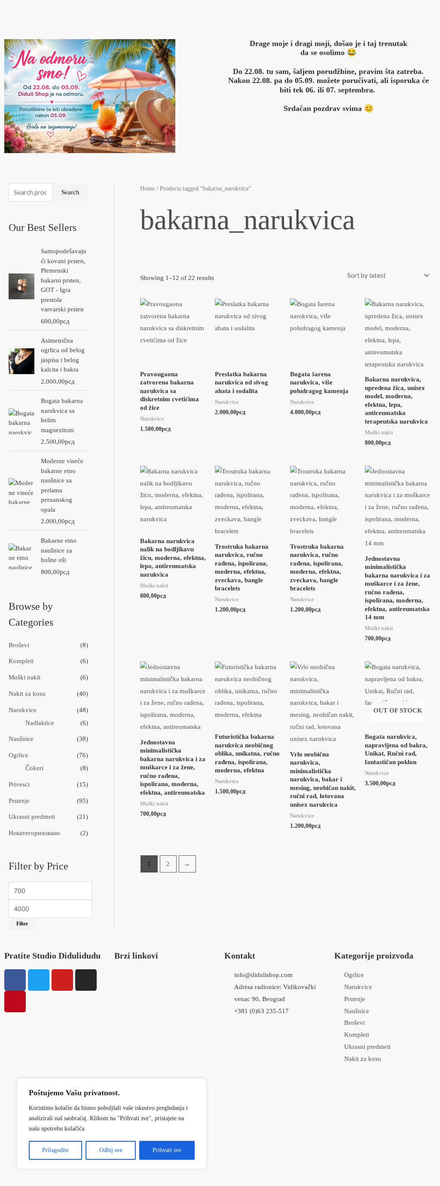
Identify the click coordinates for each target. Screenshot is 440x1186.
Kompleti (21, 661)
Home (147, 188)
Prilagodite (55, 1150)
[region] (111, 1123)
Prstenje (19, 800)
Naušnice (21, 738)
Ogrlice (18, 755)
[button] (139, 12)
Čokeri (34, 768)
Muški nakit (24, 677)
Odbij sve (110, 1150)
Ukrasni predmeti (32, 816)
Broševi (19, 645)
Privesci (19, 784)
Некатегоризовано (34, 833)
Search (70, 192)
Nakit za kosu (27, 693)
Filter (22, 924)
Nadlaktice (39, 722)
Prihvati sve (167, 1150)
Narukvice (23, 710)
